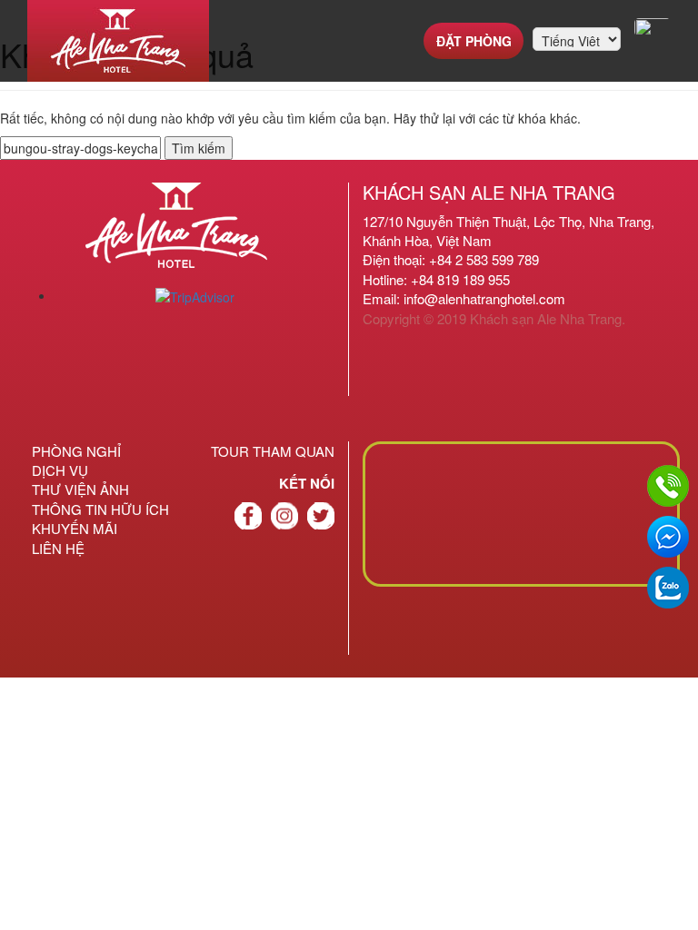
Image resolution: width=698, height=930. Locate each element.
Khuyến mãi (74, 528)
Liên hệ (58, 548)
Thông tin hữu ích (100, 509)
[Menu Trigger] (652, 27)
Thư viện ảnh (80, 489)
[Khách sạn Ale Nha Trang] (118, 41)
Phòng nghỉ (76, 450)
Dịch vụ (60, 470)
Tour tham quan (272, 450)
